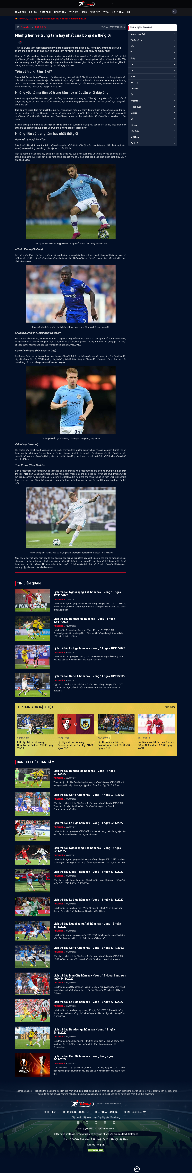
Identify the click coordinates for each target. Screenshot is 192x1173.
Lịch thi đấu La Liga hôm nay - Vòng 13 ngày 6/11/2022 (88, 899)
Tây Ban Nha (136, 40)
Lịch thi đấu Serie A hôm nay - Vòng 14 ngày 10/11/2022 (89, 676)
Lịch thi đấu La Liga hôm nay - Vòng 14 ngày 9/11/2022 (88, 823)
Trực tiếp (95, 12)
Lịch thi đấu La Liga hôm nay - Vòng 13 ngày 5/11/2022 (88, 1002)
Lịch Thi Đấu (118, 12)
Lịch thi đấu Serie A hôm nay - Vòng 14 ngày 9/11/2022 (89, 794)
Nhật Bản (135, 137)
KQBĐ (84, 12)
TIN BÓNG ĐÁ (41, 27)
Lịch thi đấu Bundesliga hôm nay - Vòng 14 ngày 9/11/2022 (84, 772)
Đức (132, 46)
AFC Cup (134, 82)
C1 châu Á (135, 89)
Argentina (135, 101)
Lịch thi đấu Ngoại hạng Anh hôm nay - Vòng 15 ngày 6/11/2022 (87, 849)
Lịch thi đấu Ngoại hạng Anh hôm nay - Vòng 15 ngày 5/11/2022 (87, 925)
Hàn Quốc (135, 131)
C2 (132, 70)
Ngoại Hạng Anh (138, 34)
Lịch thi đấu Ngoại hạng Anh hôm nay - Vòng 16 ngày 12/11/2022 (87, 593)
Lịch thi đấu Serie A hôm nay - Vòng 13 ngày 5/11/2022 (89, 947)
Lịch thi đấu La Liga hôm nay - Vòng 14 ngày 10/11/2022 (89, 648)
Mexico (134, 113)
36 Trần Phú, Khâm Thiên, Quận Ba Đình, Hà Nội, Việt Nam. (100, 1139)
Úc (132, 95)
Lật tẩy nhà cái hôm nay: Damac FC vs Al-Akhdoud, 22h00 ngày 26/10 (156, 745)
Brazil (133, 76)
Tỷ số (106, 12)
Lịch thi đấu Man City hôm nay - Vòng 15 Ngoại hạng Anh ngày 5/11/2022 (90, 977)
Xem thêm (170, 707)
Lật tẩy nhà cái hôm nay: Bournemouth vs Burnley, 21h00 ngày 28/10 (75, 745)
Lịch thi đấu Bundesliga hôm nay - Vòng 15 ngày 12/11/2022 (84, 620)
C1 (132, 64)
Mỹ (132, 119)
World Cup (135, 143)
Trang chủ (20, 12)
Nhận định (45, 12)
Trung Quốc (136, 107)
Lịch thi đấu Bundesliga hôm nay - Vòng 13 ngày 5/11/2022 (84, 1031)
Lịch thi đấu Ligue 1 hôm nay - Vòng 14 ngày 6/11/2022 (88, 871)
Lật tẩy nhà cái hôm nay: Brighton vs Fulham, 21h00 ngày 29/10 (35, 745)
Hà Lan (134, 125)
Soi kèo (33, 12)
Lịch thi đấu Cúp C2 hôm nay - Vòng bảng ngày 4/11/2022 (83, 1057)
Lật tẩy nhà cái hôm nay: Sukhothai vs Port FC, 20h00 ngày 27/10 (114, 745)
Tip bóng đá (60, 12)
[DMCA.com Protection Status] (96, 1150)
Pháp (133, 58)
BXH (129, 12)
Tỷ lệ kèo (73, 12)
